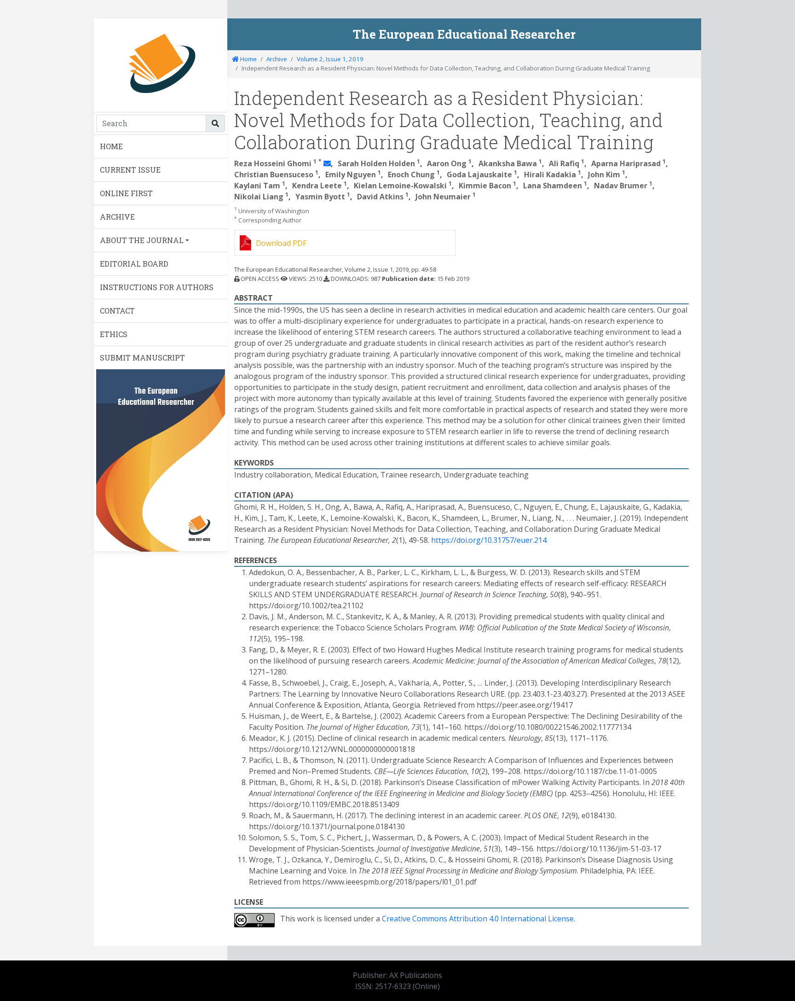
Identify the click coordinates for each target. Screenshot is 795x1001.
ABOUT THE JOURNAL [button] (142, 240)
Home (248, 59)
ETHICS (113, 334)
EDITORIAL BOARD (134, 263)
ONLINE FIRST (126, 193)
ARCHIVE (117, 216)
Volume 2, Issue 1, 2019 (330, 59)
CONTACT (117, 310)
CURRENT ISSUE (130, 170)
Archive (276, 59)
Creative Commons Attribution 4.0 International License (478, 919)
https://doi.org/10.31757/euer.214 (489, 540)
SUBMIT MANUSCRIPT (142, 357)
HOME (111, 146)
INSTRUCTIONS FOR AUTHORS (156, 287)
